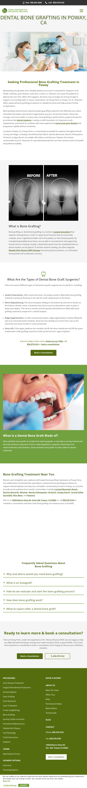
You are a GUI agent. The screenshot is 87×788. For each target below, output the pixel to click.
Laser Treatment (10, 705)
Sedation (7, 742)
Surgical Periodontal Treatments (17, 687)
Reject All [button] (6, 781)
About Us (50, 685)
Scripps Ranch (63, 492)
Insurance (7, 765)
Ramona (31, 495)
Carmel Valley (77, 492)
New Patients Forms (11, 754)
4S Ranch (52, 492)
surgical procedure (62, 232)
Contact (50, 727)
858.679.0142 (56, 2)
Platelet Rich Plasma (11, 728)
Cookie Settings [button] (10, 785)
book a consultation (50, 344)
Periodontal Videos (54, 704)
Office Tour (50, 695)
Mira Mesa (18, 495)
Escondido (7, 495)
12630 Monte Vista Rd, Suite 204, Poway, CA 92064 (34, 500)
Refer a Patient (53, 678)
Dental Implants (10, 692)
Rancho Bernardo (11, 492)
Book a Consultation (43, 352)
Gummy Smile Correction (13, 719)
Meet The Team (52, 690)
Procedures (9, 678)
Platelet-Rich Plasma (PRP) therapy (24, 250)
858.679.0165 (55, 738)
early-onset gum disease (66, 123)
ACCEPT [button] (23, 785)
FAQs (48, 699)
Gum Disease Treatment (13, 683)
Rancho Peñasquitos (38, 492)
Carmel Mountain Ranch (66, 489)
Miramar (24, 492)
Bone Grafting (9, 714)
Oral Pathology (9, 733)
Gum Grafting (9, 696)
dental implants (24, 120)
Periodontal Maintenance (14, 724)
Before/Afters (51, 708)
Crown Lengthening (11, 710)
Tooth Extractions (10, 737)
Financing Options (10, 770)
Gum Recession (9, 701)
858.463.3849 (33, 2)
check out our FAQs (54, 341)
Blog (48, 720)
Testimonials (51, 713)
